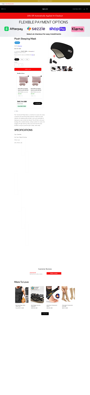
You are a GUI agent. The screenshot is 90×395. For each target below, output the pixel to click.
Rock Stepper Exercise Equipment (35, 306)
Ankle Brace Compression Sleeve (52, 306)
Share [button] (17, 111)
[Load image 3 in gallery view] (64, 68)
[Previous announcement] (2, 1)
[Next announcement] (87, 1)
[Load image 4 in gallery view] (70, 68)
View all (45, 313)
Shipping (16, 52)
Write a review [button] (53, 273)
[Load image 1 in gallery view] (53, 68)
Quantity (15, 62)
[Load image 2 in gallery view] (59, 68)
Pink (27, 59)
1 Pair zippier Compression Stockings (67, 306)
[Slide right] (74, 68)
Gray (22, 59)
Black (17, 59)
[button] (2, 9)
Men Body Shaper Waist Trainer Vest (20, 306)
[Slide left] (49, 68)
